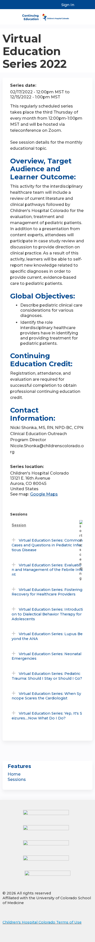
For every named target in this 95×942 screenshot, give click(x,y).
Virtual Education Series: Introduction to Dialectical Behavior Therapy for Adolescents (47, 614)
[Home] (47, 15)
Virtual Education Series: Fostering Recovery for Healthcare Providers (47, 592)
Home (14, 774)
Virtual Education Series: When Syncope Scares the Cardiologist (46, 696)
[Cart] (80, 7)
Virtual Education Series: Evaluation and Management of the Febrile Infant (47, 570)
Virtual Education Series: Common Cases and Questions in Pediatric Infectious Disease (47, 545)
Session (19, 525)
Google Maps (44, 494)
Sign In (67, 5)
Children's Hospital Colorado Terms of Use (42, 922)
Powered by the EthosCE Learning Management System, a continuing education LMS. (74, 938)
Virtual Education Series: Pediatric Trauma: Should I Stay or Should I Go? (47, 676)
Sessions (17, 779)
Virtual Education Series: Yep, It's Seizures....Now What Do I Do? (47, 715)
